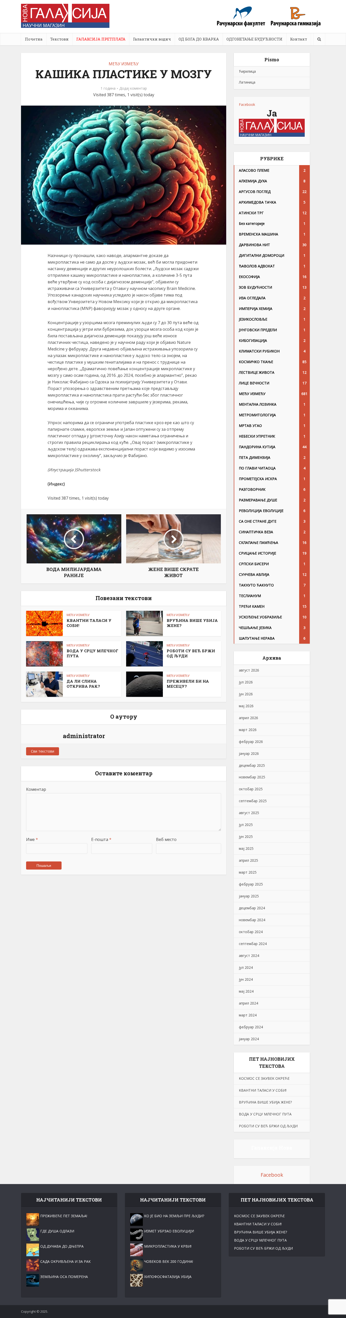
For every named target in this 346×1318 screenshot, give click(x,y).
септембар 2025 (253, 800)
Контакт (298, 39)
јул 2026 (246, 682)
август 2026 (249, 670)
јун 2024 (246, 979)
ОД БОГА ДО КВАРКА (199, 39)
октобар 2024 (251, 931)
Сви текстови (42, 751)
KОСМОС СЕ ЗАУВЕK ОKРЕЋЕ (264, 1078)
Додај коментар (133, 88)
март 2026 (248, 729)
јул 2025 (246, 824)
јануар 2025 (249, 896)
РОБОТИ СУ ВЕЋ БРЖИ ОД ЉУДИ (268, 1126)
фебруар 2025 (251, 884)
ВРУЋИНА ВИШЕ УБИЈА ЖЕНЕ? (265, 1102)
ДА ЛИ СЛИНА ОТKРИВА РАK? (83, 684)
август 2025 (249, 812)
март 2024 (248, 1015)
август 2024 (249, 955)
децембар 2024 (252, 908)
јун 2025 (246, 836)
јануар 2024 (249, 1038)
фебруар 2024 (251, 1027)
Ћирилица (247, 71)
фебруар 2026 (251, 741)
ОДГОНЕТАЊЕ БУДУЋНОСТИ (254, 39)
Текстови (59, 39)
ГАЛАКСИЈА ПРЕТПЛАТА (100, 39)
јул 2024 (246, 967)
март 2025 (248, 872)
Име (32, 839)
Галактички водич (152, 39)
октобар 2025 (251, 788)
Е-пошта (101, 839)
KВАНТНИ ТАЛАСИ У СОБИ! (262, 1090)
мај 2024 (246, 991)
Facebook (247, 104)
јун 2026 (246, 694)
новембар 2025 (252, 777)
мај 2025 (246, 848)
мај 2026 (246, 705)
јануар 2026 (249, 753)
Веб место (166, 839)
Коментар (36, 789)
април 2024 (248, 1003)
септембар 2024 (253, 943)
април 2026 (248, 717)
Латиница (247, 82)
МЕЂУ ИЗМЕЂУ (124, 64)
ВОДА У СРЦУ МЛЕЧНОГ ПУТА (265, 1114)
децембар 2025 (252, 765)
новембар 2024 (252, 919)
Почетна (34, 39)
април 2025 (248, 860)
